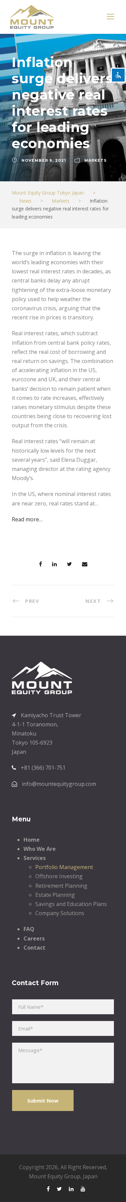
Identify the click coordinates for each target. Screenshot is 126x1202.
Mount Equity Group (54, 1176)
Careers (34, 938)
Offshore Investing (59, 876)
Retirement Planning (61, 885)
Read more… (27, 519)
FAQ (29, 929)
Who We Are (40, 849)
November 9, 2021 (44, 160)
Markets (95, 160)
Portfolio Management (64, 867)
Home (32, 839)
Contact (34, 947)
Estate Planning (55, 895)
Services (35, 858)
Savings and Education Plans (71, 904)
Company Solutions (59, 913)
